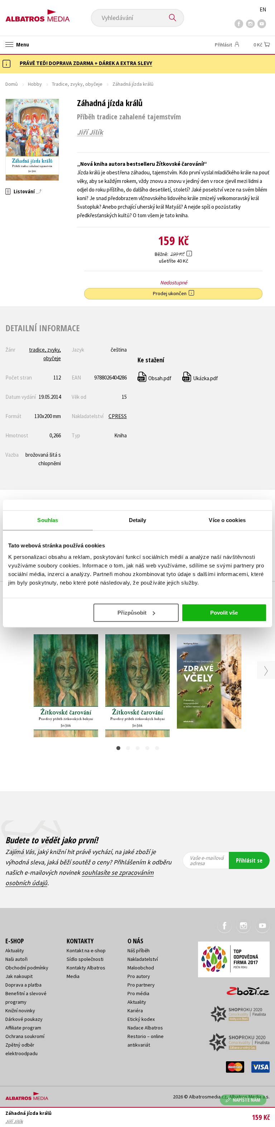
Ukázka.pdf (200, 378)
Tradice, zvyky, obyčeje (77, 84)
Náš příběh (138, 950)
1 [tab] (118, 748)
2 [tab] (128, 748)
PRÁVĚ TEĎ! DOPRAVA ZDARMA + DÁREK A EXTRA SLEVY (86, 63)
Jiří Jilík (90, 132)
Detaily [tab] (137, 520)
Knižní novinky (20, 1010)
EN (263, 9)
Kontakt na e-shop (86, 950)
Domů (11, 84)
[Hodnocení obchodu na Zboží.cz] (244, 989)
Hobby (35, 84)
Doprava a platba (23, 985)
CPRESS (117, 416)
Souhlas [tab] (47, 520)
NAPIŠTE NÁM (246, 1099)
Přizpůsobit (131, 613)
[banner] (37, 13)
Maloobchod (140, 967)
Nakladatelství (142, 959)
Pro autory (138, 976)
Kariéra (135, 1010)
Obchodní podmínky (26, 967)
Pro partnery (141, 985)
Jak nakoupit (19, 976)
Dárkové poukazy (24, 1019)
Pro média (138, 993)
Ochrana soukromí (24, 1036)
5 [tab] (157, 748)
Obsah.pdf (155, 378)
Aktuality (14, 950)
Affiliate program (23, 1027)
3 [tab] (138, 748)
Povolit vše (224, 613)
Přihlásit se (249, 860)
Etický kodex (141, 1019)
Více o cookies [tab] (227, 520)
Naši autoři (16, 959)
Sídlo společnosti (85, 959)
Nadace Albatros (145, 1027)
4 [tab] (147, 748)
